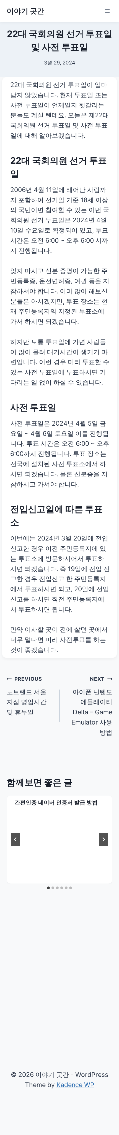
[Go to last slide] (15, 839)
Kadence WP (75, 1085)
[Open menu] (107, 11)
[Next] (103, 839)
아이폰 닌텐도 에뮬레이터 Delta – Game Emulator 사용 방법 (91, 706)
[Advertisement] (59, 979)
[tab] (48, 888)
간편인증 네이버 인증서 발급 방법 (56, 802)
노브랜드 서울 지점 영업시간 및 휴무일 (26, 696)
